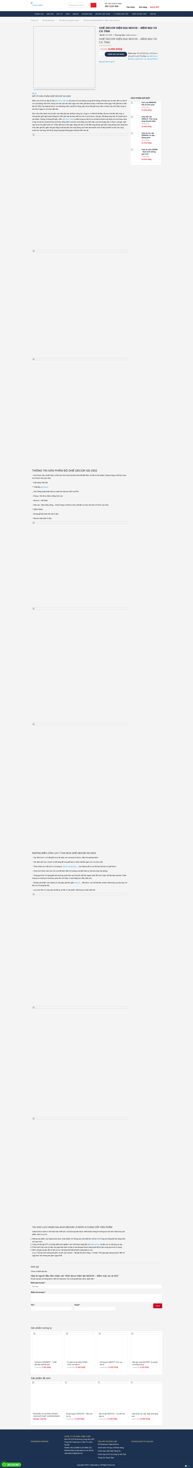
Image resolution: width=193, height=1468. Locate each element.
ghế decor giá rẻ (108, 62)
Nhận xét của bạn (38, 1292)
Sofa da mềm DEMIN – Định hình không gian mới (150, 152)
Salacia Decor (96, 1244)
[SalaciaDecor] (46, 5)
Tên (33, 1305)
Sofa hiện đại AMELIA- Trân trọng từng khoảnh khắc (149, 119)
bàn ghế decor (152, 56)
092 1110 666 (111, 6)
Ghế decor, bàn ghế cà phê (69, 20)
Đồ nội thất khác (49, 20)
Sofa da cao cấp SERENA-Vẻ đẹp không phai (148, 135)
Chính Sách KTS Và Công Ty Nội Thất (112, 1454)
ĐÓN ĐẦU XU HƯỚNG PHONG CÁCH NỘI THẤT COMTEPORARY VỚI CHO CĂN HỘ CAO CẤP (46, 1416)
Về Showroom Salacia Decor (108, 1444)
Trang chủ (34, 20)
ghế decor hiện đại (61, 101)
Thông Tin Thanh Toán (106, 1458)
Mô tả (34, 93)
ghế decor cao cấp (143, 59)
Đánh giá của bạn (38, 1283)
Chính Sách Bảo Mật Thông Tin (109, 1451)
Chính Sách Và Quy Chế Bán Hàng (111, 1448)
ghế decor (131, 59)
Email (77, 1305)
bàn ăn (77, 883)
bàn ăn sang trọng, (69, 866)
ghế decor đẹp (67, 119)
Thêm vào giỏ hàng (116, 54)
